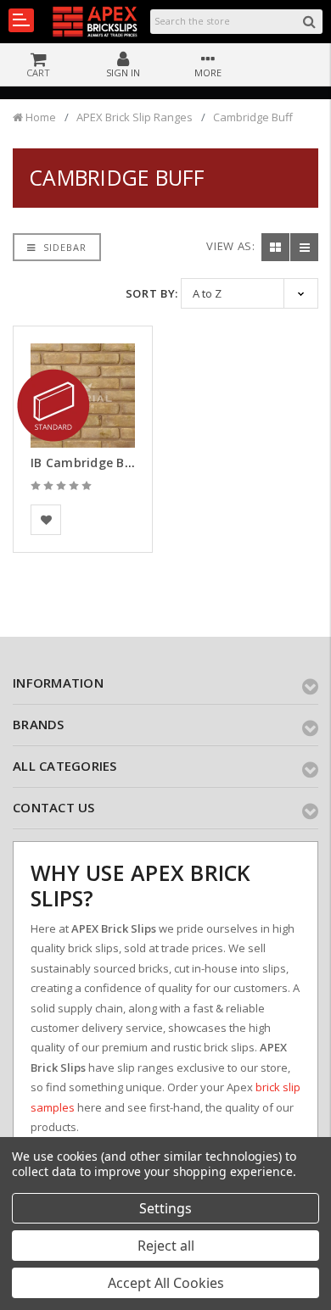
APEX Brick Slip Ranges (134, 117)
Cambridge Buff (253, 117)
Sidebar (63, 247)
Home (39, 117)
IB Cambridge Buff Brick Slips (120, 462)
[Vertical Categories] (21, 20)
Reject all (165, 1245)
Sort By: (152, 293)
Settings (165, 1208)
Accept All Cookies (166, 1283)
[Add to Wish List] (46, 520)
